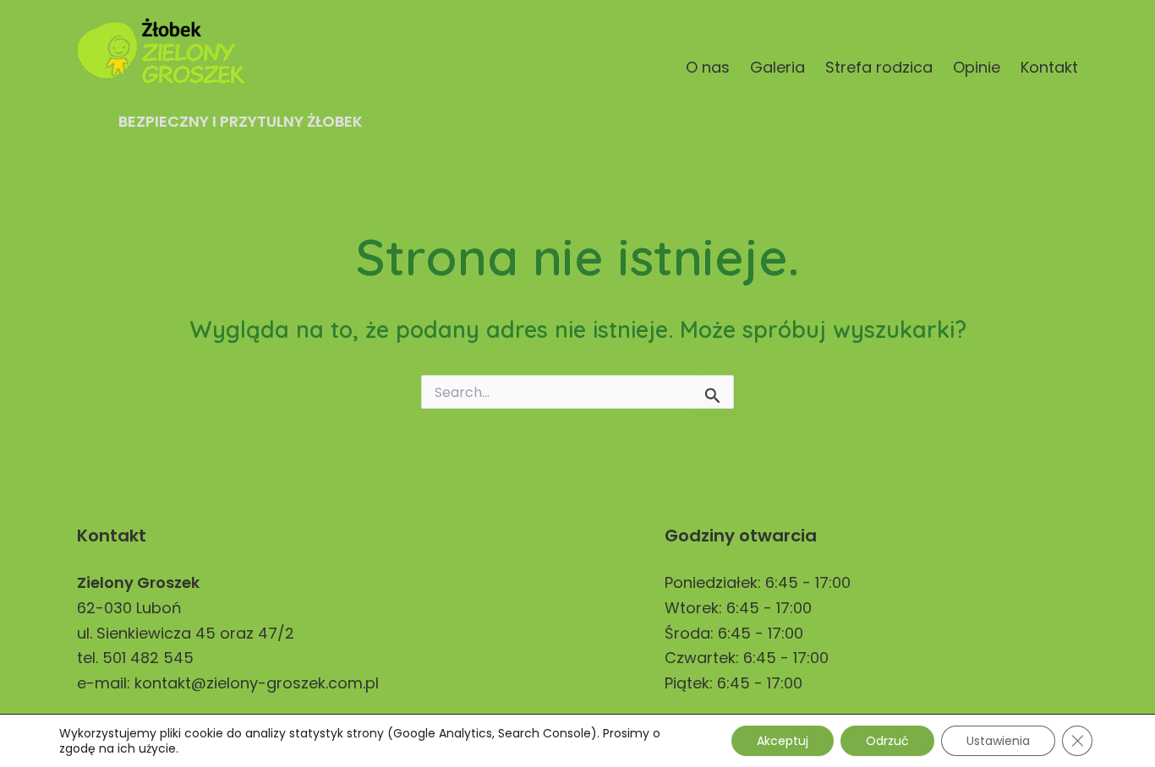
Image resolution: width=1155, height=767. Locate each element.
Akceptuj (782, 740)
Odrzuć (887, 740)
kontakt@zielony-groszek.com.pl (256, 683)
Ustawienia (998, 740)
